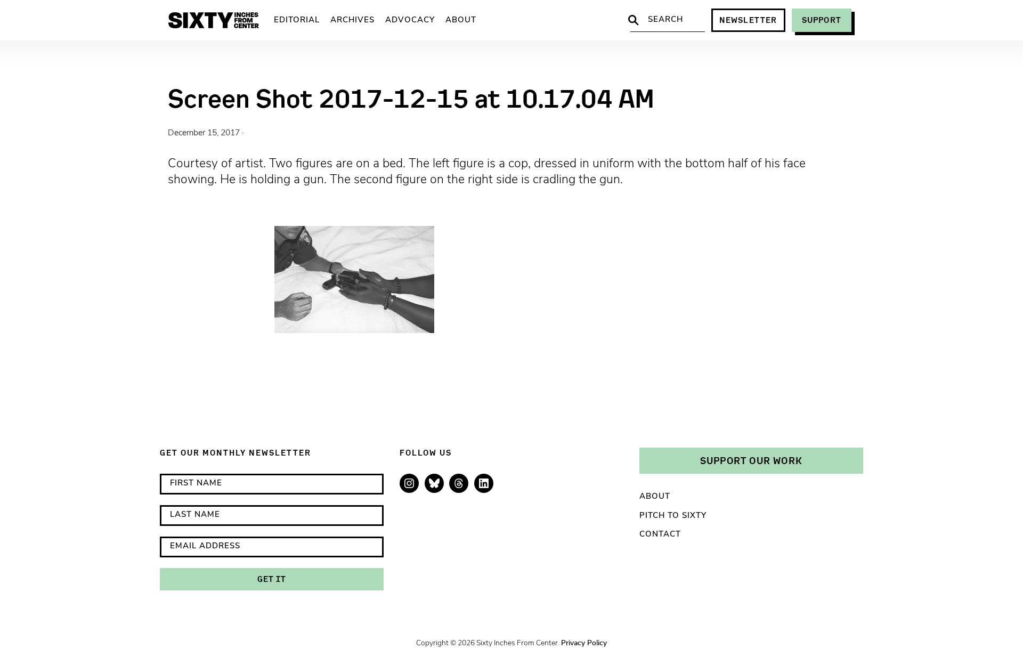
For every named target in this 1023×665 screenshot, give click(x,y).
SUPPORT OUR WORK (751, 460)
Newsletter (748, 20)
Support (821, 20)
